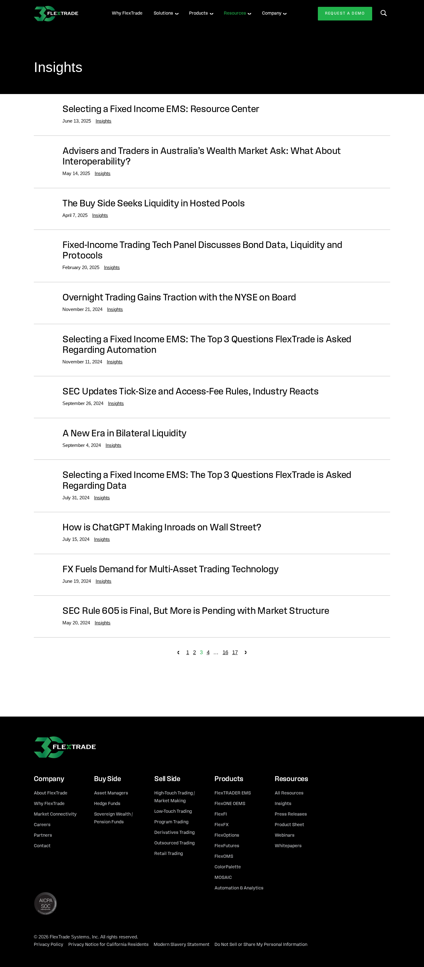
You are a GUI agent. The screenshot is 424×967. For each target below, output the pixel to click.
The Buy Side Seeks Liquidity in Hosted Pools (153, 204)
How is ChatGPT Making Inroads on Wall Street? (161, 528)
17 (235, 652)
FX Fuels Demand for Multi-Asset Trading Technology (170, 570)
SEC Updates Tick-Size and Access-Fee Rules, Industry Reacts (190, 392)
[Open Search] (383, 13)
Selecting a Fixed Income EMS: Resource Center (160, 110)
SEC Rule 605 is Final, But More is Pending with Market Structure (195, 611)
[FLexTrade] (65, 13)
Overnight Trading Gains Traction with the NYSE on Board (179, 298)
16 (225, 652)
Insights (103, 121)
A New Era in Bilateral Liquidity (124, 434)
